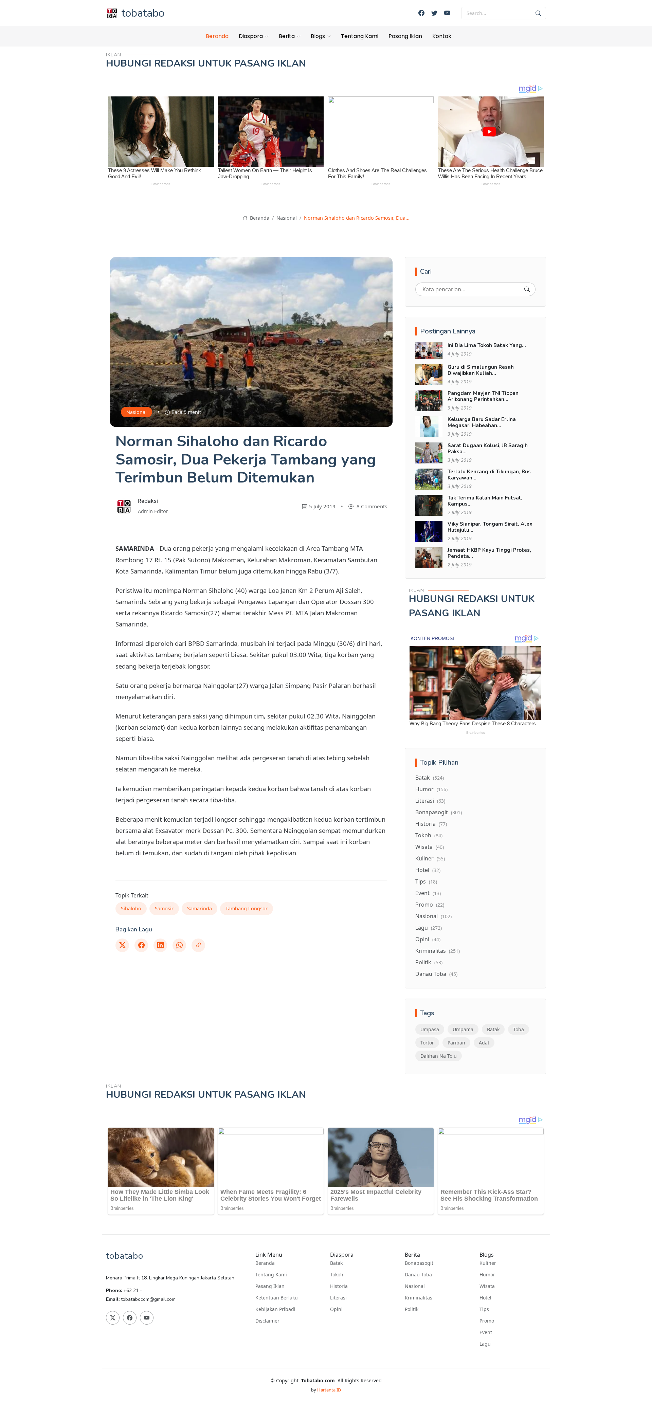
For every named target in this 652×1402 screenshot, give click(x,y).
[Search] (527, 289)
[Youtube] (447, 13)
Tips (426, 881)
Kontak (441, 36)
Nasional (286, 218)
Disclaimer (267, 1320)
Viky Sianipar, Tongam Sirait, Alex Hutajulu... (490, 527)
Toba (518, 1029)
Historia (431, 823)
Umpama (463, 1029)
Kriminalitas (437, 950)
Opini (427, 939)
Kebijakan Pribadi (275, 1309)
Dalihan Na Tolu (438, 1056)
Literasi (430, 800)
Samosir (164, 908)
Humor (431, 789)
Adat (484, 1042)
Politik (428, 962)
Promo (429, 904)
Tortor (427, 1042)
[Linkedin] (160, 945)
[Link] (198, 945)
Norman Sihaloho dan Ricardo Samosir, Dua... (357, 218)
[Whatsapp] (179, 945)
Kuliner (430, 858)
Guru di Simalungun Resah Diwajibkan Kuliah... (481, 370)
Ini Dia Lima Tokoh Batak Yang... (487, 345)
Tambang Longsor (246, 908)
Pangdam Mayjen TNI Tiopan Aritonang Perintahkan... (483, 396)
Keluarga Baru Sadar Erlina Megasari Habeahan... (482, 422)
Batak (429, 777)
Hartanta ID (329, 1390)
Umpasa (429, 1029)
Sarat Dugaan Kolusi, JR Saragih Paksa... (488, 448)
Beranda (217, 36)
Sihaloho (131, 908)
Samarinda (199, 908)
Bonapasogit (438, 812)
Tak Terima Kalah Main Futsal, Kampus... (485, 500)
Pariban (456, 1042)
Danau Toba (436, 974)
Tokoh (428, 835)
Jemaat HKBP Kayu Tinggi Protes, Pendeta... (489, 553)
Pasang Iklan (405, 36)
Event (428, 893)
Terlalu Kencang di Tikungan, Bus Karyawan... (489, 474)
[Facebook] (421, 13)
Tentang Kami (359, 36)
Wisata (429, 847)
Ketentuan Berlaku (276, 1297)
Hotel (427, 870)
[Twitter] (434, 13)
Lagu (428, 927)
